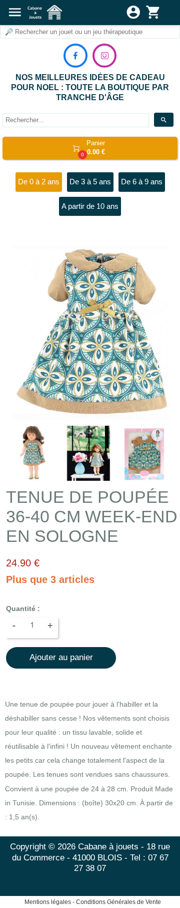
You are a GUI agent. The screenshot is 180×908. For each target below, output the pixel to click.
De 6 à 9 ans (141, 181)
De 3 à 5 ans (90, 181)
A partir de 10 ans (90, 206)
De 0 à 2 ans (39, 181)
